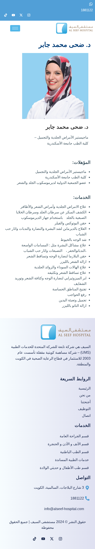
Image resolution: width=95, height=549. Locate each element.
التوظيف (84, 409)
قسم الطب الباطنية (74, 452)
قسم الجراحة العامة (74, 436)
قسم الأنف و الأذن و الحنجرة (68, 444)
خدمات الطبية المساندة (72, 460)
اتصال (86, 415)
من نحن (85, 395)
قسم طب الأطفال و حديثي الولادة (64, 468)
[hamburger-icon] (15, 28)
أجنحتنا (86, 402)
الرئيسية (84, 388)
